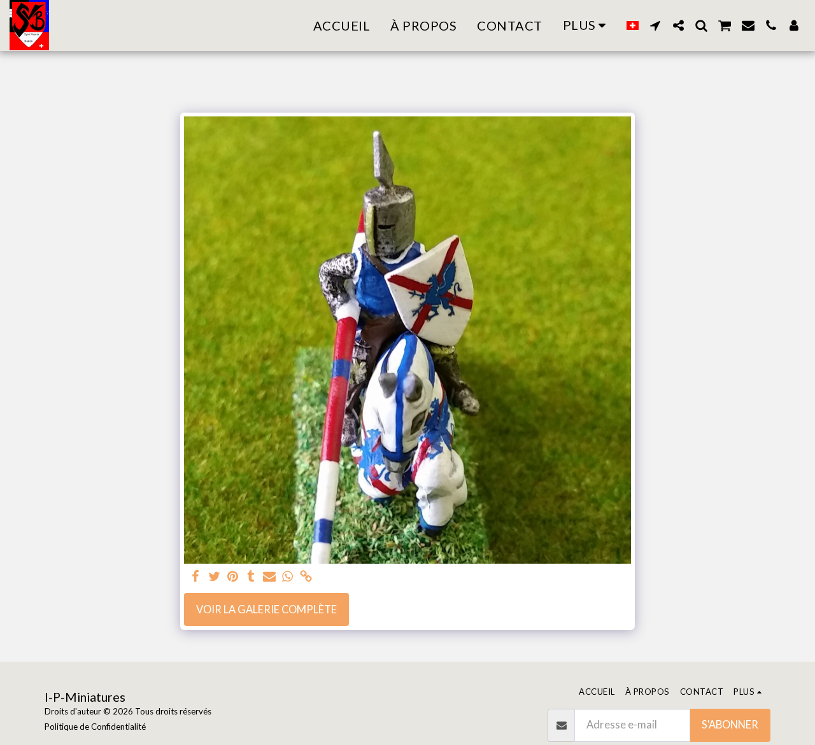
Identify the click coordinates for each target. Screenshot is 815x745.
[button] (655, 25)
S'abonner (730, 724)
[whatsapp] (288, 577)
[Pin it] (232, 577)
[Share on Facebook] (195, 577)
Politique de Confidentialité (95, 726)
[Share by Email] (269, 577)
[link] (306, 577)
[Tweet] (214, 577)
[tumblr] (251, 577)
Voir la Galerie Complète (266, 609)
